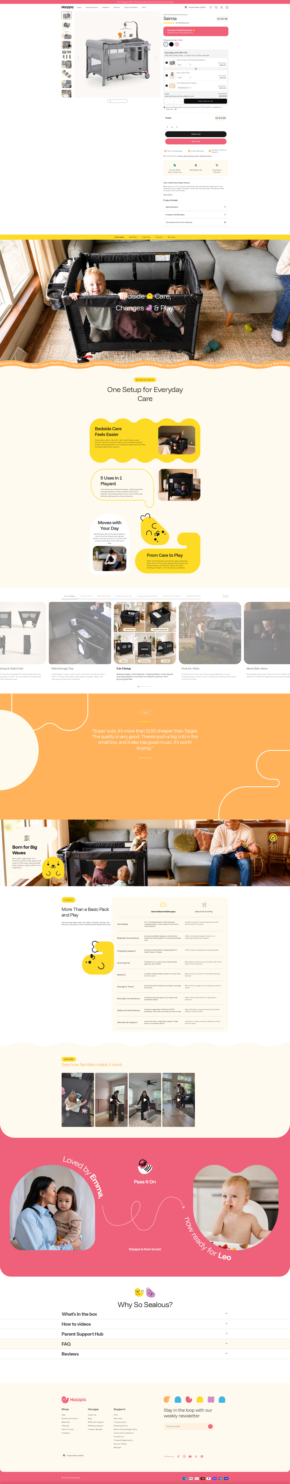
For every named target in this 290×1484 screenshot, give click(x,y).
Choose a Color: (173, 40)
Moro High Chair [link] (183, 73)
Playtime (117, 7)
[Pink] (176, 44)
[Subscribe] (210, 1426)
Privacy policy (120, 1422)
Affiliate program (95, 1426)
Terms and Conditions (124, 1433)
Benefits (133, 237)
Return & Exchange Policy (125, 1429)
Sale (63, 1415)
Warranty (118, 1418)
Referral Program (96, 1422)
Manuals (117, 1447)
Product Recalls (95, 1429)
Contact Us (119, 1436)
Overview (119, 237)
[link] (172, 62)
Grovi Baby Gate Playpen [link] (187, 83)
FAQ (116, 1415)
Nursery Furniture (70, 1418)
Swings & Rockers (92, 7)
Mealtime (106, 7)
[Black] (171, 44)
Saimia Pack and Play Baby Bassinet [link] (191, 60)
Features (146, 237)
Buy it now (196, 141)
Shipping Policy (206, 156)
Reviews (171, 237)
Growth (159, 237)
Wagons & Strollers (130, 7)
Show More (167, 195)
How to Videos (120, 1444)
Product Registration (123, 1440)
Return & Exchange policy (188, 156)
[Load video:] (78, 1100)
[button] (216, 7)
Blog (90, 1418)
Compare (66, 1433)
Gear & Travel (68, 1429)
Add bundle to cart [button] (205, 101)
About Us (92, 1415)
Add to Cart (195, 134)
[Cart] (227, 7)
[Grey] (165, 44)
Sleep (79, 7)
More (144, 7)
